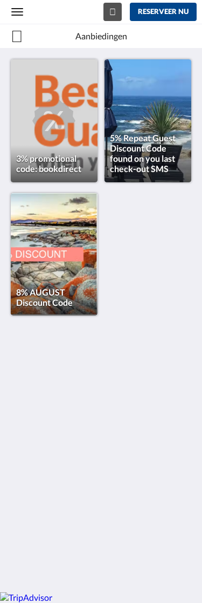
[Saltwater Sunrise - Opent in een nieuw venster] (21, 487)
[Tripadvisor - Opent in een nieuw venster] (81, 487)
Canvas (70, 563)
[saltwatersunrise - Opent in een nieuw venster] (51, 487)
